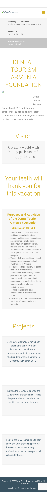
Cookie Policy (23, 488)
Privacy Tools (35, 488)
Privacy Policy (11, 488)
